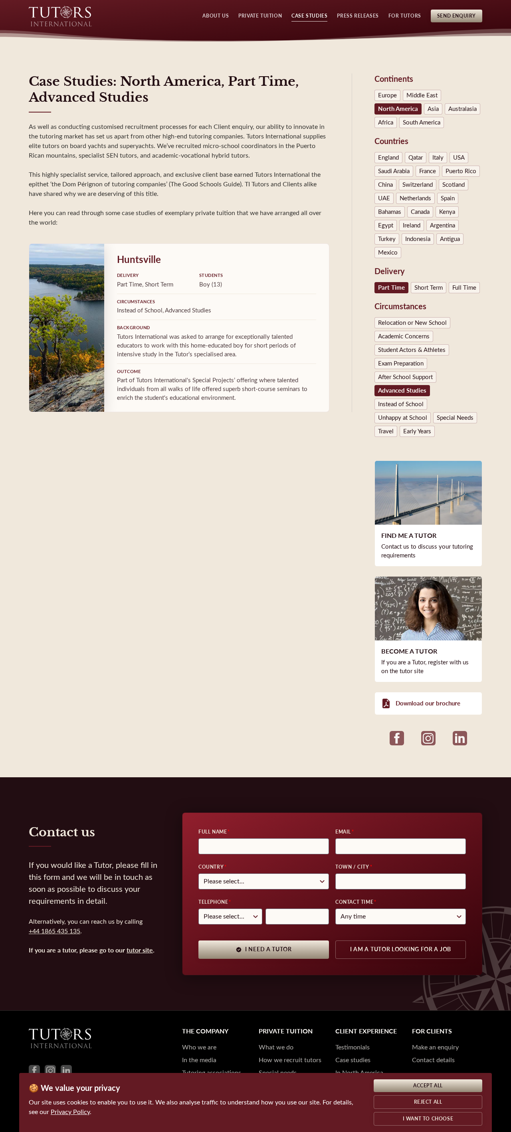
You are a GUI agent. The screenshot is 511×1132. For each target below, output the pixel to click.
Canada (420, 211)
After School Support (405, 377)
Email (343, 832)
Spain (448, 198)
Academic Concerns (404, 336)
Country (211, 867)
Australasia (462, 109)
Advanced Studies (402, 390)
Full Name (212, 832)
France (427, 171)
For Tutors (404, 16)
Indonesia (417, 239)
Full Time (464, 287)
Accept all (428, 1086)
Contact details (433, 1060)
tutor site (140, 950)
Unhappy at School (402, 417)
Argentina (442, 225)
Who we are (199, 1047)
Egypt (385, 225)
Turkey (387, 239)
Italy (438, 157)
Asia (433, 109)
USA (459, 157)
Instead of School (401, 404)
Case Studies (309, 16)
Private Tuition (260, 16)
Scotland (453, 184)
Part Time (391, 287)
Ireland (411, 225)
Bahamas (389, 211)
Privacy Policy (70, 1112)
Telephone (213, 902)
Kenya (447, 211)
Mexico (388, 252)
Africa (385, 122)
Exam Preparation (401, 363)
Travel (386, 431)
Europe (387, 95)
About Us (215, 16)
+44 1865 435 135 (54, 931)
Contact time (354, 902)
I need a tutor (268, 949)
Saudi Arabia (394, 171)
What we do (276, 1047)
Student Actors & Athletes (412, 350)
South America (421, 122)
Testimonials (352, 1047)
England (388, 157)
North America (398, 109)
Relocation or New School (412, 322)
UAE (384, 198)
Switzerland (417, 184)
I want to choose (428, 1119)
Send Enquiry (456, 16)
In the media (199, 1060)
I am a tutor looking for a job (400, 949)
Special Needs (455, 417)
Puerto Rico (461, 171)
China (385, 184)
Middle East (422, 95)
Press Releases (357, 16)
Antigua (450, 239)
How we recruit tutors (290, 1060)
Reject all (428, 1102)
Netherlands (415, 198)
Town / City (352, 867)
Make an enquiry (435, 1047)
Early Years (417, 431)
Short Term (428, 287)
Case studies (352, 1060)
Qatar (415, 157)
